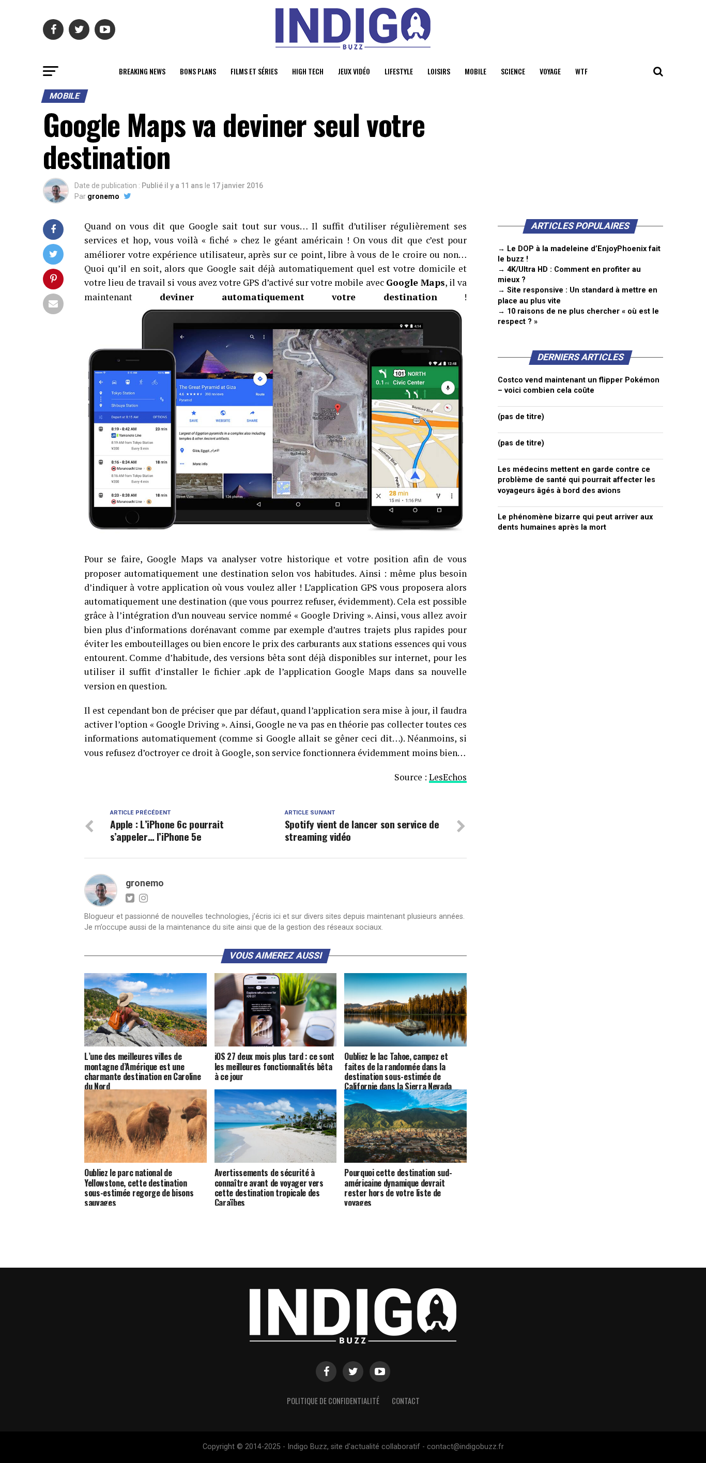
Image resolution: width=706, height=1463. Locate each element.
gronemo (103, 196)
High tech (308, 71)
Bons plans (198, 71)
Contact (406, 1400)
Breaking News (142, 71)
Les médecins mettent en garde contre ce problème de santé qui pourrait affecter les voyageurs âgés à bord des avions (576, 480)
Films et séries (254, 71)
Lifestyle (399, 71)
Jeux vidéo (354, 71)
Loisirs (438, 71)
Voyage (550, 71)
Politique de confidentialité (333, 1400)
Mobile (475, 71)
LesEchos (448, 777)
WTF (581, 71)
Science (513, 71)
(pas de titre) (521, 416)
